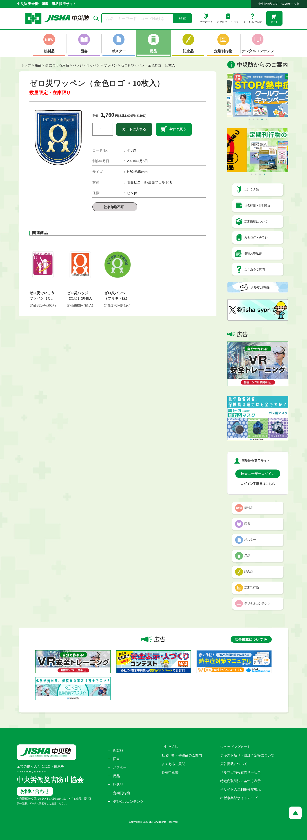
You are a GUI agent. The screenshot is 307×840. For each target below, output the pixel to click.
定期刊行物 (121, 793)
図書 (116, 759)
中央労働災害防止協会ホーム (277, 4)
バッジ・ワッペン (86, 65)
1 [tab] (249, 119)
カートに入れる (134, 129)
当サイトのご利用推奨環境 (240, 789)
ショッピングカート (235, 747)
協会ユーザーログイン (258, 474)
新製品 (118, 750)
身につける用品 (57, 65)
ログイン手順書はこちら (257, 483)
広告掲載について (233, 764)
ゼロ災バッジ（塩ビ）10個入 (79, 295)
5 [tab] (266, 119)
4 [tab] (262, 119)
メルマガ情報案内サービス (240, 772)
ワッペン (110, 65)
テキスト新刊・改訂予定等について (247, 755)
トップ (26, 65)
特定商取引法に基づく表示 (240, 781)
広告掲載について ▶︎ (251, 639)
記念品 (118, 784)
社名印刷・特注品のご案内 (182, 755)
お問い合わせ (34, 791)
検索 (182, 18)
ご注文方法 (170, 747)
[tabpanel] (257, 95)
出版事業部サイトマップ (238, 798)
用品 (38, 65)
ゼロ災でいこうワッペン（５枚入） (42, 296)
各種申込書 (170, 772)
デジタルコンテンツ (128, 801)
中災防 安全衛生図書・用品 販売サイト (46, 4)
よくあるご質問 (173, 764)
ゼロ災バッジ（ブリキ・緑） (116, 295)
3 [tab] (257, 119)
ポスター (120, 767)
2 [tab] (253, 119)
